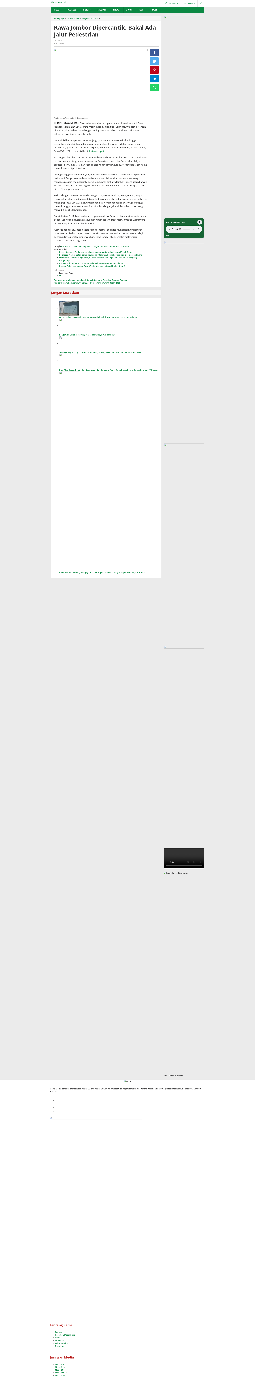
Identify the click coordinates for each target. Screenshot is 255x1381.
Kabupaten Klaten (69, 246)
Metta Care (60, 1375)
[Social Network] (201, 3)
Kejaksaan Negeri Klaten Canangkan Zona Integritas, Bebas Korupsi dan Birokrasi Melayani (100, 255)
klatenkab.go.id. (97, 151)
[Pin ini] (154, 70)
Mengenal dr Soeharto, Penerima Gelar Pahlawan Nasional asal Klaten (91, 263)
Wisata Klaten (122, 246)
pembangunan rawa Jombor (90, 246)
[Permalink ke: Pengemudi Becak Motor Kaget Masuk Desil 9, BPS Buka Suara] (69, 325)
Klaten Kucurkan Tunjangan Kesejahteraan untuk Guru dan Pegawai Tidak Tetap (95, 252)
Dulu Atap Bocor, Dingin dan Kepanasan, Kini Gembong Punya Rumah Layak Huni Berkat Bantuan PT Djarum (108, 370)
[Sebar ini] (154, 52)
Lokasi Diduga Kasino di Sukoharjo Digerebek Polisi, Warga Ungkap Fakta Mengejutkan (98, 317)
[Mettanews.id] (58, 2)
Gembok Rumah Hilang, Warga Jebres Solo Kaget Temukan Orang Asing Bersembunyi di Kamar (102, 572)
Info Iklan (59, 1340)
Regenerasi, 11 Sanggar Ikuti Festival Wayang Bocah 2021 (87, 283)
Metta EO (59, 1370)
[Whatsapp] (154, 87)
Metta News (60, 1367)
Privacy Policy (61, 1343)
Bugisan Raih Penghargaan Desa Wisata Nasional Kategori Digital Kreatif (92, 266)
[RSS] (60, 275)
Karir (57, 1337)
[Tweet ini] (154, 61)
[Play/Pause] (199, 222)
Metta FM (59, 1364)
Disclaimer (60, 1346)
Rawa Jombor (110, 246)
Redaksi (58, 1332)
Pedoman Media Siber (65, 1335)
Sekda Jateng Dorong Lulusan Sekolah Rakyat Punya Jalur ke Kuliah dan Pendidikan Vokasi (100, 352)
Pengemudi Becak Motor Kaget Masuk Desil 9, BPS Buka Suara (87, 334)
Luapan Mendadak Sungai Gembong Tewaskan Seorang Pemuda (90, 280)
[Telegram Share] (154, 78)
